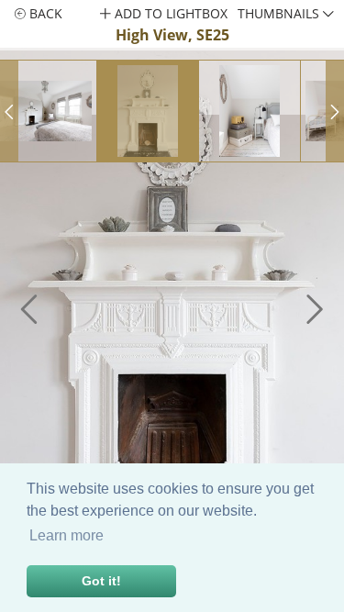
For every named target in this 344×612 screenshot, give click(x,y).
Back (44, 13)
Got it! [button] (101, 580)
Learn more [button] (66, 535)
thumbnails (280, 13)
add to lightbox (169, 13)
